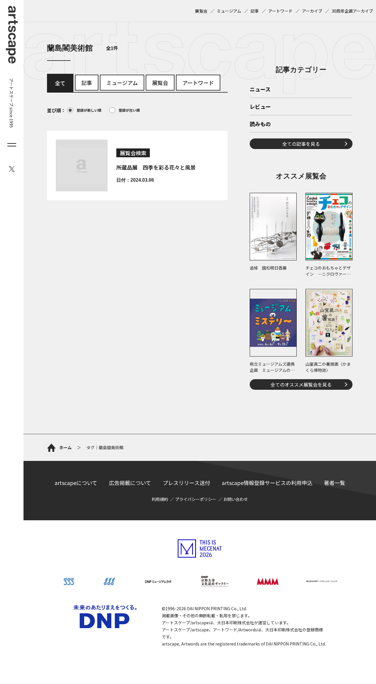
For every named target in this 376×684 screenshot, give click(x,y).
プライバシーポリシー (195, 499)
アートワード (280, 11)
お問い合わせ (235, 499)
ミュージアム (229, 11)
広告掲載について (130, 482)
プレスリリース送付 (186, 482)
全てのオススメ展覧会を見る (301, 384)
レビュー (260, 107)
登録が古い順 (129, 110)
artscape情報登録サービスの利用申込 (267, 482)
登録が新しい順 (89, 110)
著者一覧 (334, 482)
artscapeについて (76, 482)
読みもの (260, 124)
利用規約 (160, 499)
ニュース (260, 89)
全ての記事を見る (301, 143)
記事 (255, 11)
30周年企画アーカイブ (352, 11)
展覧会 (201, 11)
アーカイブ (312, 11)
